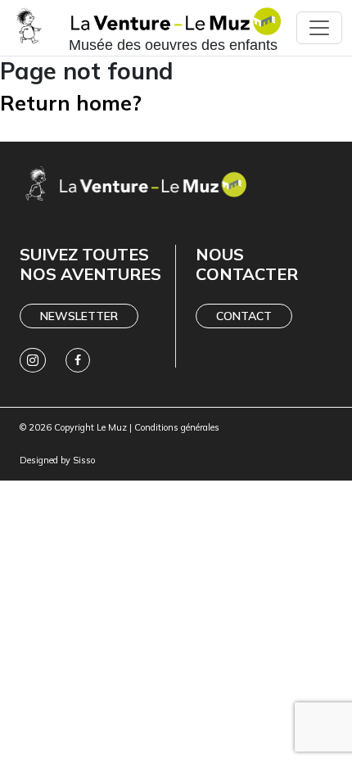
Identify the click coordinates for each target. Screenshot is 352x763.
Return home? (71, 102)
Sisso (84, 460)
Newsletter (79, 316)
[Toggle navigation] (319, 27)
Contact (244, 316)
